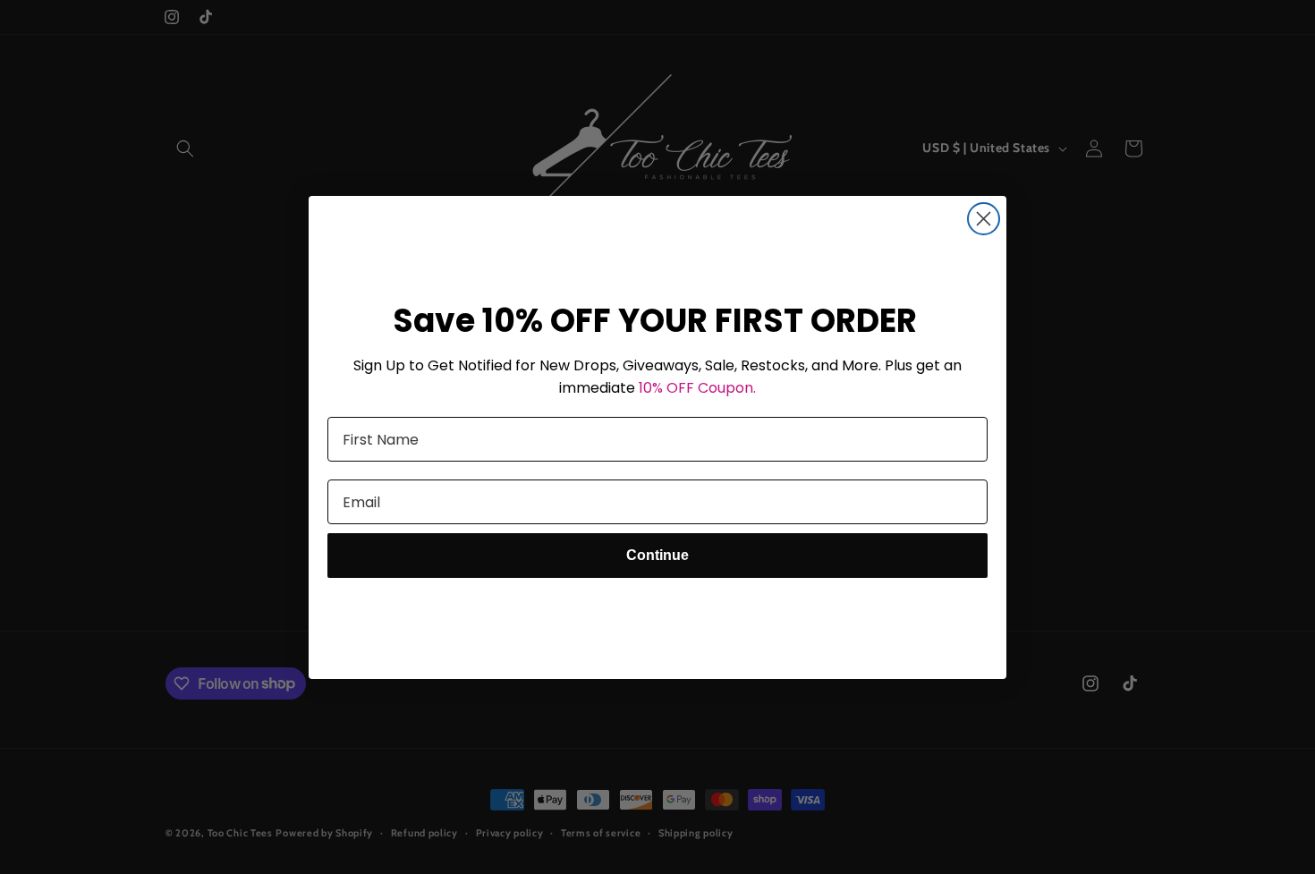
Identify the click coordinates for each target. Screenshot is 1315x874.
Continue (657, 555)
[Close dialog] (983, 218)
